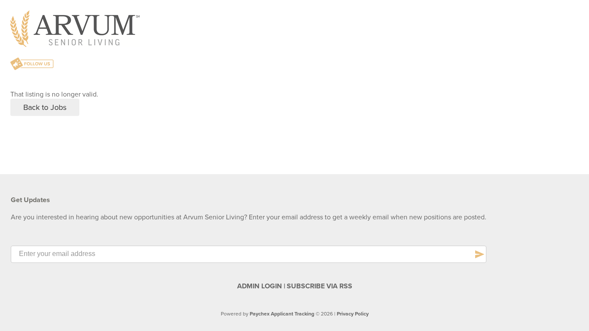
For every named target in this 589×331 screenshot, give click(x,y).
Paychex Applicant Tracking (282, 314)
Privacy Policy (353, 314)
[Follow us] (31, 64)
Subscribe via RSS (319, 286)
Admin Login (259, 286)
